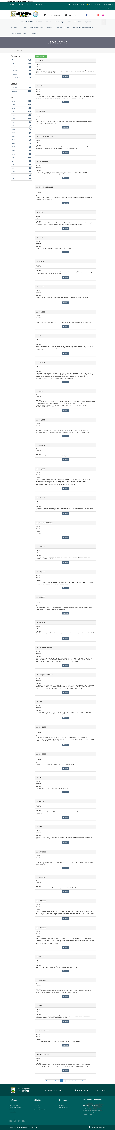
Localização (83, 1090)
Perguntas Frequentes (18, 33)
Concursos (37, 1105)
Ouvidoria (37, 1107)
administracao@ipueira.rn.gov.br (97, 1105)
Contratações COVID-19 (25, 22)
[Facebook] (11, 1121)
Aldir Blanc (78, 22)
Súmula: (38, 69)
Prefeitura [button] (38, 22)
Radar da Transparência (77, 4)
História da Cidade (15, 1105)
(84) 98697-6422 (55, 1090)
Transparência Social (62, 28)
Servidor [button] (24, 28)
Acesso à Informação (94, 4)
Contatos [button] (49, 28)
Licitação (61, 1105)
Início (12, 22)
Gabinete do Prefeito (15, 1107)
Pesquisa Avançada (41, 56)
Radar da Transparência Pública (82, 28)
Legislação (12, 1109)
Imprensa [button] (14, 28)
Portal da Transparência (106, 8)
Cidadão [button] (48, 22)
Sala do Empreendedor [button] (63, 22)
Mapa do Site (33, 33)
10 (78, 1081)
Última (83, 1081)
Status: (38, 64)
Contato (101, 1090)
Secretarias (13, 1112)
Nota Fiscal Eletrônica (64, 1107)
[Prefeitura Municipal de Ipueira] (25, 14)
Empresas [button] (87, 22)
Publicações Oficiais (36, 28)
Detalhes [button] (66, 76)
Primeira (48, 1081)
